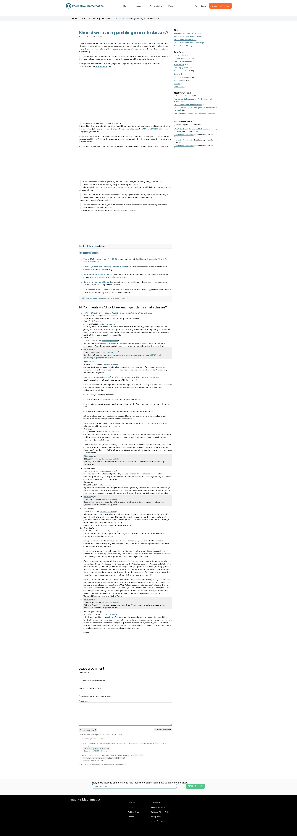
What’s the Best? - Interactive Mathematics (191, 129)
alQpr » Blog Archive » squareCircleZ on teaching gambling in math (115, 313)
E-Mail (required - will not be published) (93, 680)
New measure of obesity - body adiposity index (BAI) (194, 113)
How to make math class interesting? (189, 43)
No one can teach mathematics (98, 282)
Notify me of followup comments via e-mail (96, 696)
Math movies (179, 65)
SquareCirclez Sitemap (183, 46)
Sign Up (192, 786)
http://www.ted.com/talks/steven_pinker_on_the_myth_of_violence (125, 377)
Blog (84, 18)
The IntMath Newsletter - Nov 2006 (100, 259)
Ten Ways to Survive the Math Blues (188, 33)
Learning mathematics (103, 18)
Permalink (123, 298)
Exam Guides (179, 87)
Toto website (101, 66)
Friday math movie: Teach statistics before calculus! (108, 290)
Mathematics (179, 55)
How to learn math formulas (185, 40)
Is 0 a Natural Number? (183, 96)
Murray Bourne (87, 37)
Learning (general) (181, 68)
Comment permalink (109, 316)
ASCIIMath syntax (101, 751)
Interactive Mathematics (184, 135)
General (177, 74)
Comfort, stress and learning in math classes (105, 266)
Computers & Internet (182, 77)
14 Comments (92, 246)
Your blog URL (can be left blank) (90, 688)
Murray (87, 349)
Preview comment (88, 730)
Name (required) (85, 672)
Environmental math (182, 71)
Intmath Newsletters (182, 58)
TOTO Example (151, 129)
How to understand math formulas (188, 36)
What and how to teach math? (98, 274)
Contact (177, 84)
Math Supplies (179, 80)
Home (74, 18)
